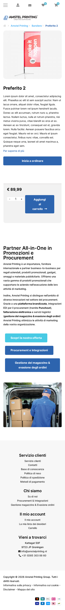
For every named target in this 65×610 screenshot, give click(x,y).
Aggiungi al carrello (39, 204)
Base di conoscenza (32, 469)
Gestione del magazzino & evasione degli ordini (32, 365)
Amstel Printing (19, 25)
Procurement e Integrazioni (29, 350)
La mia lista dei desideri (32, 523)
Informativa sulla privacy (17, 585)
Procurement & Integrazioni (32, 500)
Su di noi (32, 496)
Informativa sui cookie (46, 585)
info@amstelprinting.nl (34, 551)
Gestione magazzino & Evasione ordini (32, 504)
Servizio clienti (32, 460)
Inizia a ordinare (32, 161)
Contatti (32, 464)
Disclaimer (9, 589)
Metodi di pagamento (32, 481)
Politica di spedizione (32, 477)
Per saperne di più (13, 150)
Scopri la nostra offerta (26, 338)
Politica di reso (32, 473)
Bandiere (37, 25)
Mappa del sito (26, 589)
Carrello (32, 527)
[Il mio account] (17, 5)
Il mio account (32, 519)
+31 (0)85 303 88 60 (33, 555)
